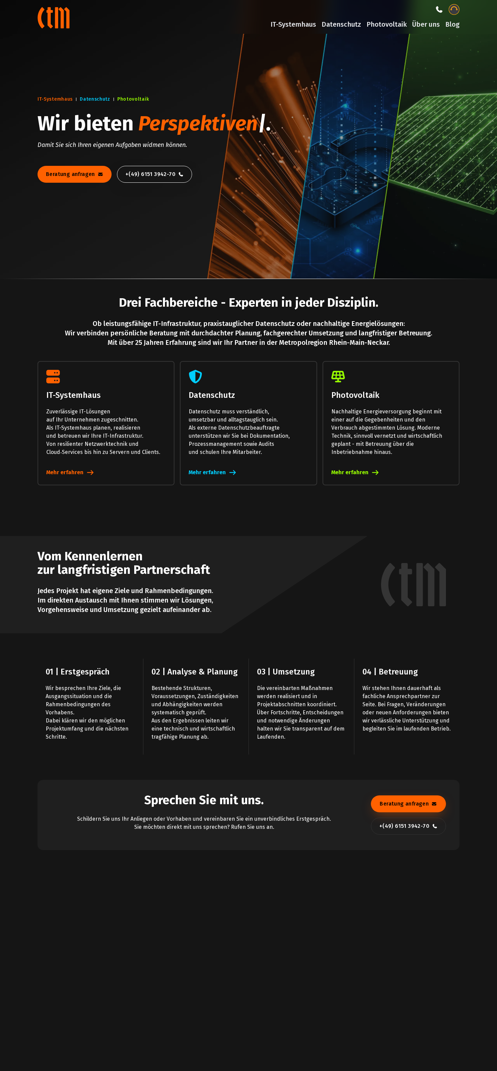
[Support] (454, 9)
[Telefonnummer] (439, 9)
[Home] (54, 17)
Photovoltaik (386, 24)
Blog (452, 24)
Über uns (426, 24)
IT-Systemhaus (293, 24)
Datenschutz (341, 24)
